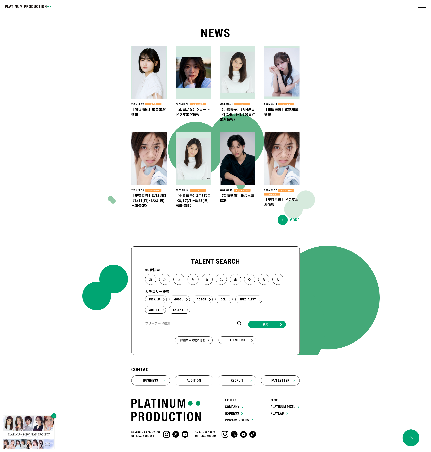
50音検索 (152, 269)
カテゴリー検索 (157, 291)
